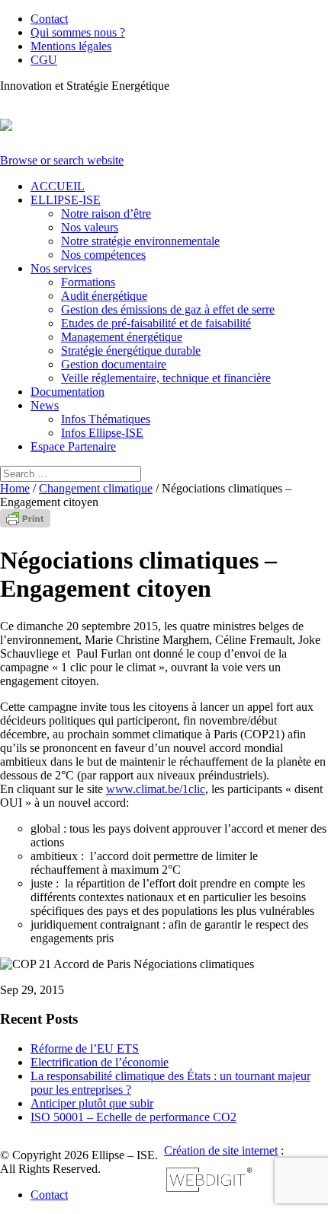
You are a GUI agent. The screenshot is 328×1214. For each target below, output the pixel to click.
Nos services (61, 268)
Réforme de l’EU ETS (85, 1048)
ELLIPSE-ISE (66, 199)
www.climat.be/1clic (155, 788)
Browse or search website (62, 160)
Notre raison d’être (106, 213)
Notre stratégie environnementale (140, 240)
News (45, 405)
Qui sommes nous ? (78, 32)
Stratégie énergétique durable (131, 350)
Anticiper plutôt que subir (92, 1103)
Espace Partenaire (73, 446)
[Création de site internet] (210, 1190)
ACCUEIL (58, 186)
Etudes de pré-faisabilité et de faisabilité (156, 323)
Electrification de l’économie (100, 1062)
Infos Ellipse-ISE (102, 432)
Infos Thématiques (105, 419)
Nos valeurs (89, 227)
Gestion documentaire (113, 364)
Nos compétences (103, 254)
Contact (49, 18)
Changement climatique (96, 488)
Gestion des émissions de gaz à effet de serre (168, 309)
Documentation (68, 391)
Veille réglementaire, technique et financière (166, 377)
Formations (88, 282)
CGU (44, 59)
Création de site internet (221, 1150)
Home (15, 488)
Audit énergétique (104, 295)
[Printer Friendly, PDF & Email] (25, 523)
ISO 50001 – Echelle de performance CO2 (133, 1116)
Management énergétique (121, 336)
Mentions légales (71, 46)
